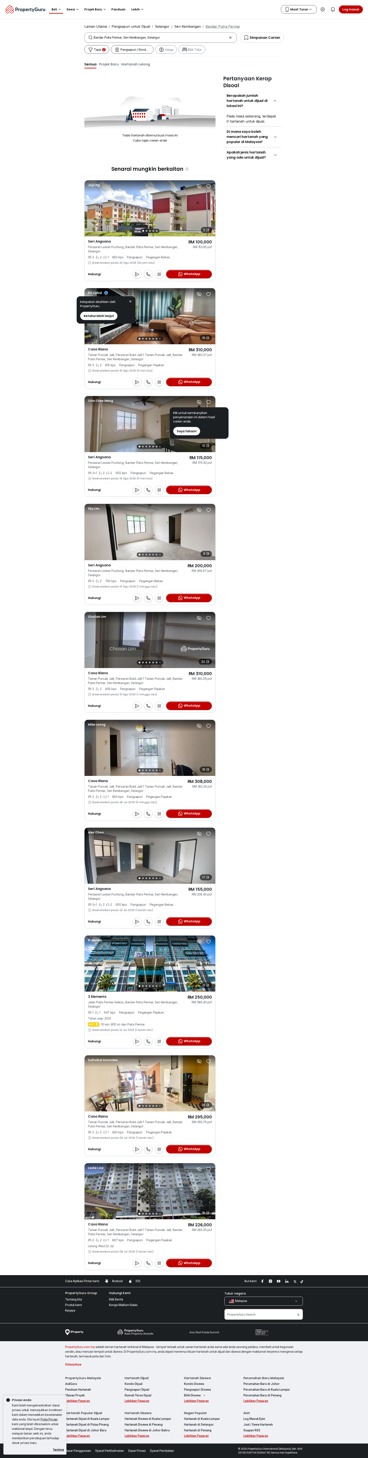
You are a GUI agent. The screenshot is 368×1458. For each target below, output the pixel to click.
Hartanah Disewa (197, 1378)
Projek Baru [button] (93, 9)
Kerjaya (70, 1310)
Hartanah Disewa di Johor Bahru (147, 1430)
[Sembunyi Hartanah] (199, 186)
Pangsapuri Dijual (137, 1389)
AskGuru (71, 1384)
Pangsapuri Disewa (197, 1389)
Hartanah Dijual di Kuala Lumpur (87, 1418)
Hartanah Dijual (137, 1378)
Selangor (162, 26)
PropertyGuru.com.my (80, 1347)
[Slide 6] (156, 339)
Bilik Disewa (192, 1395)
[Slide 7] (159, 338)
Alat (246, 1413)
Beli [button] (54, 9)
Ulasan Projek (75, 1395)
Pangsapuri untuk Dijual (131, 26)
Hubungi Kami (119, 1293)
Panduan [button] (118, 9)
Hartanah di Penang (197, 1430)
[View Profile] (94, 185)
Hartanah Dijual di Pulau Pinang (87, 1424)
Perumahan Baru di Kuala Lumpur (266, 1389)
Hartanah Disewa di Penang (144, 1424)
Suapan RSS (251, 1430)
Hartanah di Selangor (199, 1424)
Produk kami (73, 1305)
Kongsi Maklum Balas (123, 1305)
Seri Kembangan (187, 26)
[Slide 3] (150, 231)
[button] (90, 64)
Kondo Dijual (133, 1384)
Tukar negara (235, 1293)
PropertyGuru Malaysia (83, 1378)
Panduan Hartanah (78, 1389)
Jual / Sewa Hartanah (258, 1424)
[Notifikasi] (333, 9)
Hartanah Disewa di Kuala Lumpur (148, 1418)
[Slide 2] (146, 231)
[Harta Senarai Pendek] (208, 186)
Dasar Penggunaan (78, 1450)
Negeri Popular (195, 1413)
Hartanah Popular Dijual (83, 1413)
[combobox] (160, 37)
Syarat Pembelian (162, 1450)
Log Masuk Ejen (254, 1418)
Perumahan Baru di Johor (261, 1384)
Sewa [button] (70, 9)
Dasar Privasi (137, 1450)
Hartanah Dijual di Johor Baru (85, 1430)
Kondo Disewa (194, 1384)
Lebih (135, 9)
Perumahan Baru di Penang (262, 1395)
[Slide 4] (153, 231)
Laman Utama (95, 26)
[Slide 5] (157, 231)
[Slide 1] (143, 231)
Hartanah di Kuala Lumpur (202, 1418)
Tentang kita (73, 1299)
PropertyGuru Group (81, 1293)
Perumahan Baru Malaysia (263, 1378)
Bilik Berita (116, 1299)
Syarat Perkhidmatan (109, 1450)
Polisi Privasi (49, 1419)
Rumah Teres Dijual (138, 1395)
